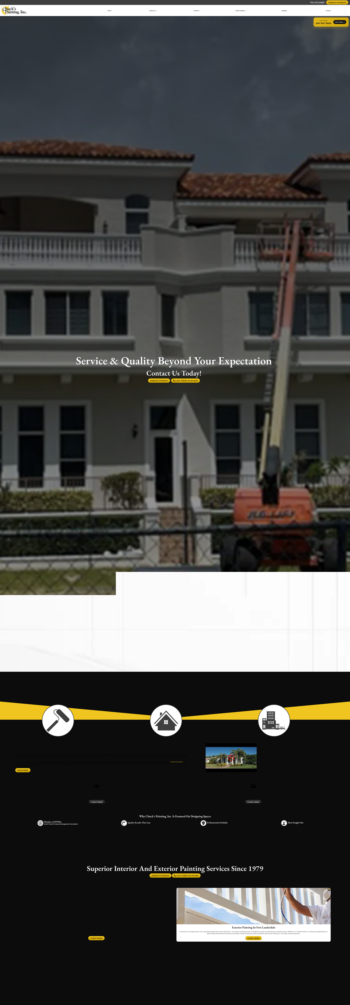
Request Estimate (337, 2)
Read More (22, 770)
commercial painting (176, 762)
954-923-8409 (317, 2)
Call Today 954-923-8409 (186, 380)
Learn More (97, 802)
